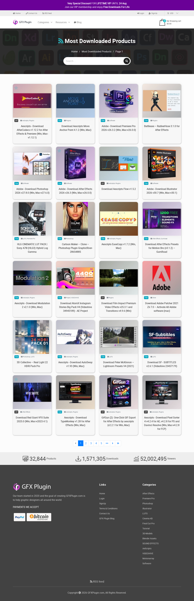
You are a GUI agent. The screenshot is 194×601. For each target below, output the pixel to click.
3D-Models (147, 533)
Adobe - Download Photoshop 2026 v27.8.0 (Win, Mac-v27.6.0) (32, 190)
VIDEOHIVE (75, 298)
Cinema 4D (147, 518)
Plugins (31, 120)
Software (112, 120)
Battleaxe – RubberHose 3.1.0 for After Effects (162, 128)
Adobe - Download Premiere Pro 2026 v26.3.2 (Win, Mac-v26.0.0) (118, 128)
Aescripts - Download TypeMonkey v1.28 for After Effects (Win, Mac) (75, 421)
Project (68, 298)
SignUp (154, 13)
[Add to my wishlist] (28, 97)
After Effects (156, 239)
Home (17, 13)
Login (141, 13)
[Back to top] (185, 592)
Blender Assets (149, 538)
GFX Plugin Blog (106, 518)
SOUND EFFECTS (150, 543)
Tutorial (146, 528)
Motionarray (148, 558)
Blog (79, 22)
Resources (61, 22)
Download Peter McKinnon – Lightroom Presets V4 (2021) (118, 364)
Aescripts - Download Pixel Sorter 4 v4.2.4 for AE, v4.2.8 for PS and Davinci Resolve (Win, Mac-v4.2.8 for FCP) (161, 423)
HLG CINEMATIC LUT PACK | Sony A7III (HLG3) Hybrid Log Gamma (32, 248)
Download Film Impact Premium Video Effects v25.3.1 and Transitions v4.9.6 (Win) (118, 307)
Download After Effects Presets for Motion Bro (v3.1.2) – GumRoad (162, 248)
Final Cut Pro (148, 523)
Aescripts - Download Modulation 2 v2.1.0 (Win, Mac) (32, 305)
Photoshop (70, 239)
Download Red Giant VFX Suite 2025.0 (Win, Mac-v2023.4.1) (32, 419)
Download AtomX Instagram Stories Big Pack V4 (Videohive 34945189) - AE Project (75, 307)
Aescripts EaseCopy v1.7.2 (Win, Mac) (119, 246)
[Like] (35, 97)
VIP (16, 120)
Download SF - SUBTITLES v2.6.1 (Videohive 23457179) (161, 364)
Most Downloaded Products (96, 51)
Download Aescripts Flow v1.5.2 (119, 189)
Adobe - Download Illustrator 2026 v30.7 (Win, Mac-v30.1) (162, 190)
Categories (43, 22)
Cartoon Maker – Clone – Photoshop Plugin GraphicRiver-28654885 (75, 248)
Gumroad (164, 239)
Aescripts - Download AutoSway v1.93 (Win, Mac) (75, 364)
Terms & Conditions (108, 508)
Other (154, 298)
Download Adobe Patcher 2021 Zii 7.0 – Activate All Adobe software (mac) (161, 307)
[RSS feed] (60, 41)
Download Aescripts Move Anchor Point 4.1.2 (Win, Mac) (75, 128)
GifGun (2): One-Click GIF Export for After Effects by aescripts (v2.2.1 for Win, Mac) (119, 421)
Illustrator (147, 508)
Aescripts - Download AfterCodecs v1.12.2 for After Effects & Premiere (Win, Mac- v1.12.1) (32, 131)
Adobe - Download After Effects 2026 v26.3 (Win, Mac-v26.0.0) (75, 190)
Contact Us (32, 13)
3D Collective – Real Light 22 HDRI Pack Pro (32, 364)
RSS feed (48, 13)
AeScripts (25, 120)
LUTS (24, 239)
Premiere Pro (31, 239)
